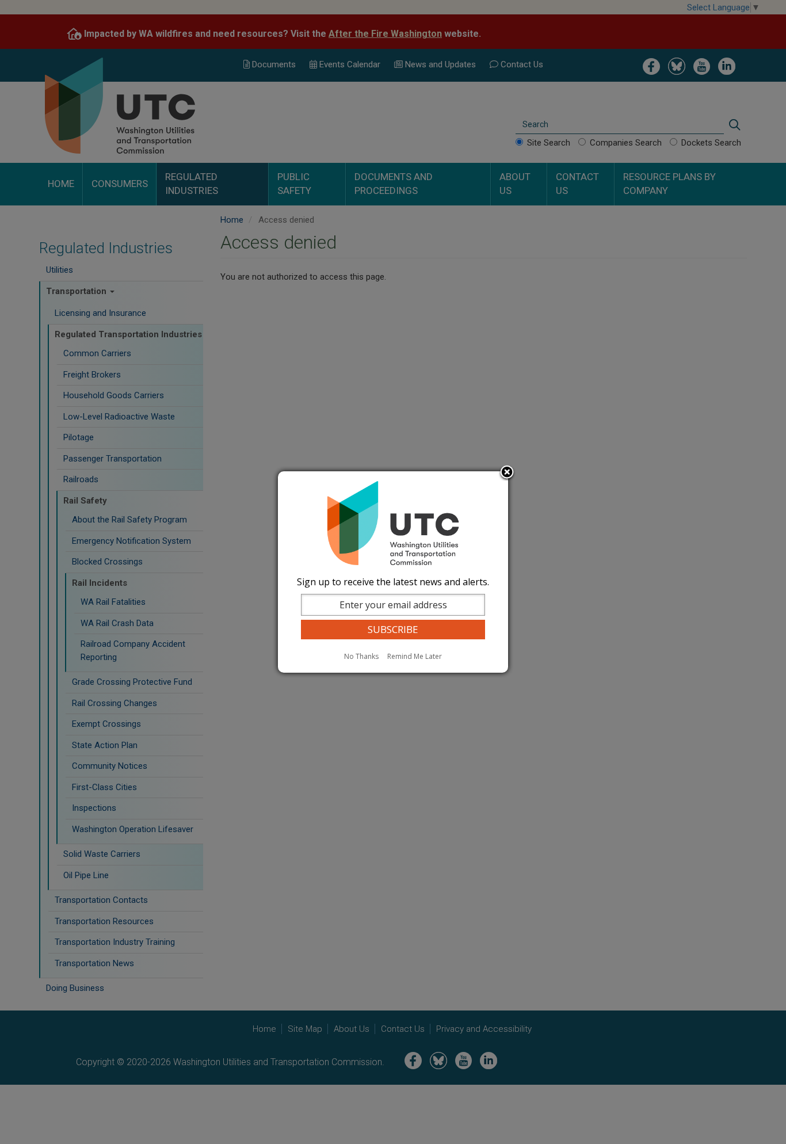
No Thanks (361, 656)
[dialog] (393, 572)
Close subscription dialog (507, 473)
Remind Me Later (414, 656)
